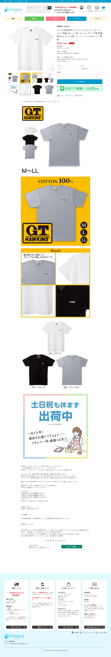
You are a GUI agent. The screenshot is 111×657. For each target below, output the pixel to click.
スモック (37, 11)
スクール (77, 18)
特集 (13, 18)
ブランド (98, 18)
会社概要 (61, 1)
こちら (68, 61)
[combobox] (39, 8)
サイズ (59, 65)
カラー (82, 65)
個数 (58, 72)
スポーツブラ (46, 11)
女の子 (55, 18)
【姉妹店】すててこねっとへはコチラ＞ (98, 1)
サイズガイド (79, 1)
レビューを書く (72, 546)
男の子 (34, 18)
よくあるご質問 (70, 1)
